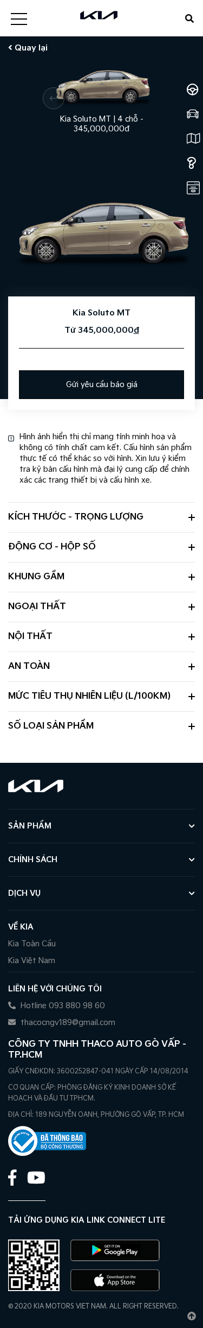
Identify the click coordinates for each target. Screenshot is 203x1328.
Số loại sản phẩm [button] (51, 726)
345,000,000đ (101, 129)
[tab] (101, 517)
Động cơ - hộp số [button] (52, 547)
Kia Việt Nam (31, 960)
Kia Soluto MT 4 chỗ (101, 119)
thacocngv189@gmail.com (66, 1022)
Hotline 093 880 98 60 (61, 1005)
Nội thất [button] (30, 636)
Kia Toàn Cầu (32, 943)
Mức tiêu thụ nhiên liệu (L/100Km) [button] (89, 696)
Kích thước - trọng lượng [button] (75, 517)
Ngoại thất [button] (37, 607)
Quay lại (30, 48)
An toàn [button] (29, 666)
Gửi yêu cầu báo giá (101, 384)
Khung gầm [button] (36, 577)
